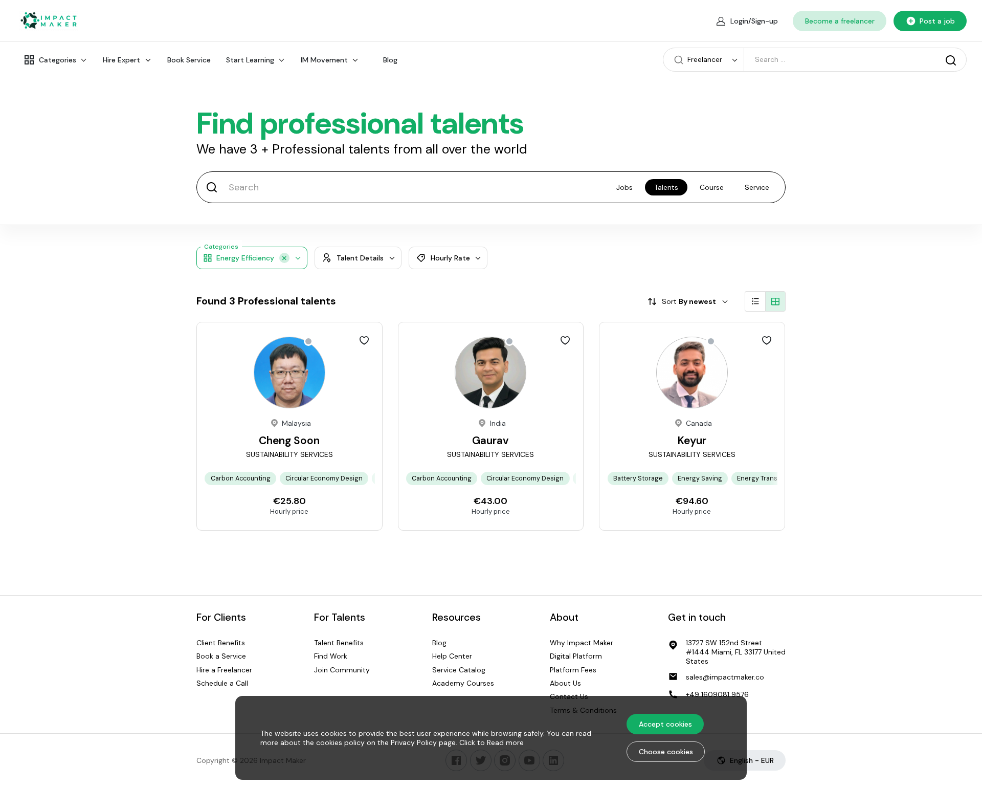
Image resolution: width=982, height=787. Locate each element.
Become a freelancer (840, 21)
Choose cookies (666, 751)
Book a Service (221, 656)
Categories (57, 59)
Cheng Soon (289, 440)
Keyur (692, 440)
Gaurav (490, 440)
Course (712, 187)
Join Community (342, 669)
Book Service (189, 59)
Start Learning (250, 59)
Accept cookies (665, 724)
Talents (666, 187)
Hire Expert (121, 59)
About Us (565, 683)
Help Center (452, 656)
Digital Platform (576, 656)
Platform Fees (573, 669)
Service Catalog (458, 669)
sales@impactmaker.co (725, 677)
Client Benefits (220, 642)
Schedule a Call (222, 683)
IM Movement (324, 59)
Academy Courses (463, 683)
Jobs (624, 187)
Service (757, 187)
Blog (390, 59)
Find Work (330, 656)
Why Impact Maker (581, 642)
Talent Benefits (339, 642)
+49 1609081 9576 (717, 694)
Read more (505, 742)
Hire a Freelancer (224, 669)
